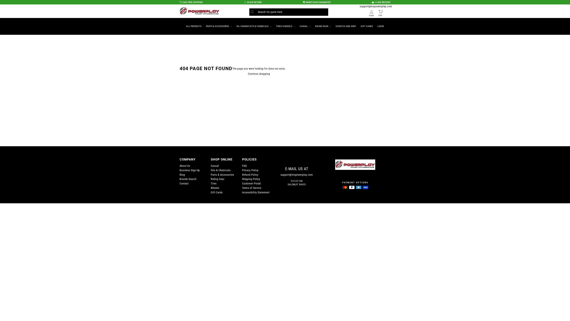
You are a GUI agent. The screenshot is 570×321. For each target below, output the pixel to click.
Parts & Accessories (218, 26)
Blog (182, 174)
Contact (184, 183)
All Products (194, 26)
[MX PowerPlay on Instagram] (353, 174)
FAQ (244, 165)
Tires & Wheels (284, 26)
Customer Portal (251, 183)
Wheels (215, 187)
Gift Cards (367, 26)
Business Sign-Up (190, 170)
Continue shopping (259, 73)
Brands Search (188, 179)
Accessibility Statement (256, 192)
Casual (304, 26)
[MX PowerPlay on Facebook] (356, 174)
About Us (185, 165)
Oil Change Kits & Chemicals (252, 26)
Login (380, 26)
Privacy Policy (250, 170)
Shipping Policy (251, 179)
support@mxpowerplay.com (376, 6)
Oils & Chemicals (221, 170)
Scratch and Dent (346, 26)
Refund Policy (250, 174)
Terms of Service (251, 187)
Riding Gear (322, 26)
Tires (214, 183)
